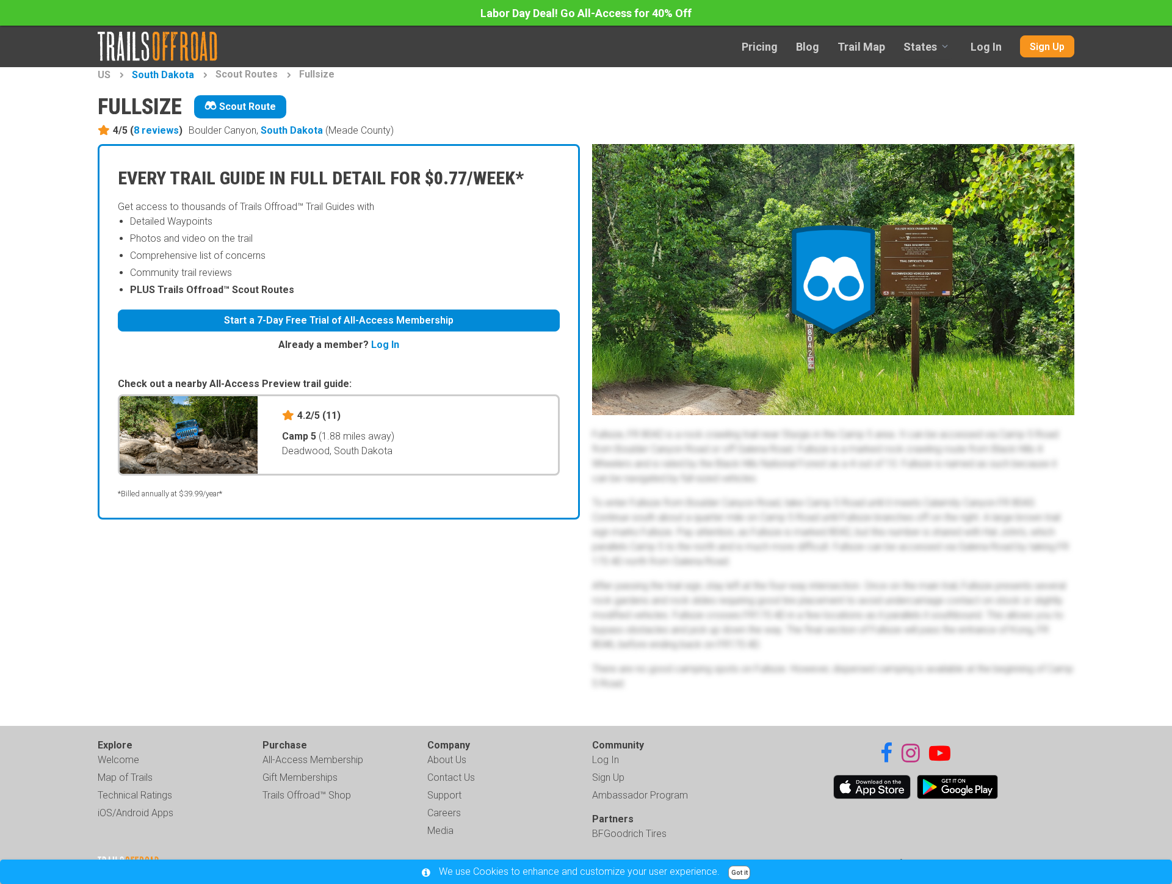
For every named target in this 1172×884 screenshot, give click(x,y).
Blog (807, 46)
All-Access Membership (312, 760)
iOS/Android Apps (135, 813)
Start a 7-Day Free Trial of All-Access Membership (339, 320)
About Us (446, 760)
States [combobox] (920, 46)
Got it (739, 873)
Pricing (760, 46)
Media (440, 830)
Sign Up (1047, 47)
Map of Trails (125, 777)
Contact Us (451, 777)
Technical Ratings (135, 795)
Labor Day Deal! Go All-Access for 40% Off (586, 13)
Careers (444, 813)
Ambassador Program (640, 795)
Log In (986, 46)
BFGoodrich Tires (629, 833)
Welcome (118, 760)
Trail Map (861, 46)
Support (444, 795)
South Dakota (163, 75)
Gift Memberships (300, 777)
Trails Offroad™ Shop (306, 795)
